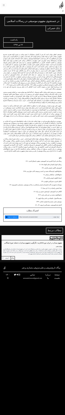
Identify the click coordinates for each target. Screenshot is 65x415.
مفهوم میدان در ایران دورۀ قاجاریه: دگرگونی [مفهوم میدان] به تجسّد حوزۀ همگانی (33, 243)
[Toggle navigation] (3, 5)
